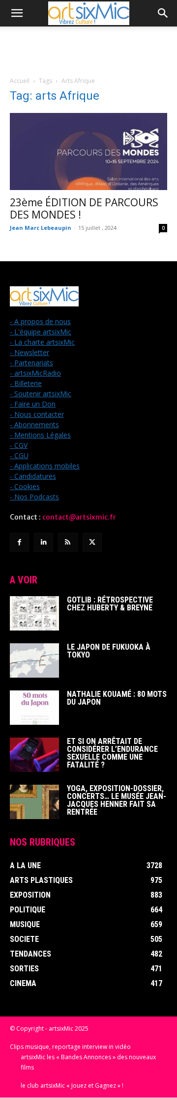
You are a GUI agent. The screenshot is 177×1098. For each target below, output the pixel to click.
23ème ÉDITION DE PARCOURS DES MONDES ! (84, 208)
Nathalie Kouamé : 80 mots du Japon (117, 698)
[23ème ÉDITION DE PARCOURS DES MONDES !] (88, 151)
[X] (92, 542)
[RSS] (67, 542)
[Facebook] (19, 542)
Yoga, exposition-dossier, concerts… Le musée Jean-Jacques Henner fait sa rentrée (116, 800)
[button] (16, 13)
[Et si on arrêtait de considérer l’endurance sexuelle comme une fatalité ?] (34, 755)
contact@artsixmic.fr (79, 517)
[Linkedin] (43, 542)
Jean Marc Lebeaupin (40, 227)
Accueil (20, 81)
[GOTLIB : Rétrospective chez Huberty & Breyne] (34, 613)
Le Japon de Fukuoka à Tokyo (108, 650)
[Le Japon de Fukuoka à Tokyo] (34, 660)
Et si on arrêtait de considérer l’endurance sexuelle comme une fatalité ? (112, 753)
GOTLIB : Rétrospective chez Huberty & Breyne (110, 603)
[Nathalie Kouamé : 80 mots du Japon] (34, 707)
